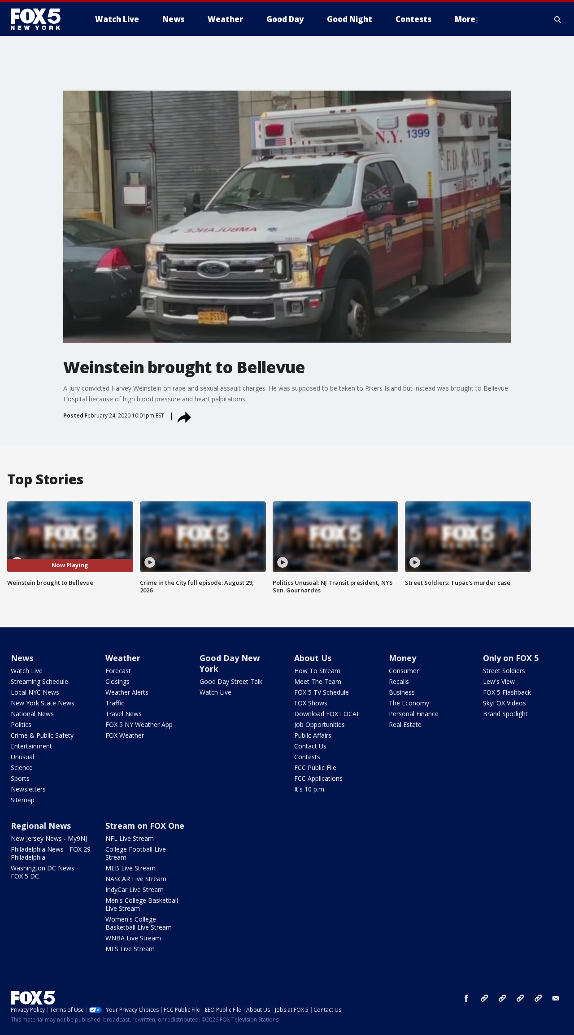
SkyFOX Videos (504, 703)
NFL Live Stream (129, 838)
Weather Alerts (126, 692)
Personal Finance (414, 713)
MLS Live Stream (130, 948)
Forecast (118, 670)
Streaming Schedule (39, 681)
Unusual (22, 756)
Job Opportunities (319, 724)
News (22, 657)
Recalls (399, 681)
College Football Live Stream (135, 853)
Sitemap (23, 800)
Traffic (114, 703)
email (556, 998)
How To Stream (317, 670)
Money (402, 657)
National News (32, 713)
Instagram (484, 998)
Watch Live (27, 670)
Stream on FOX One (144, 825)
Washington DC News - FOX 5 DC (44, 872)
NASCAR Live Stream (135, 878)
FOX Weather (124, 735)
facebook (466, 998)
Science (22, 767)
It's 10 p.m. (310, 789)
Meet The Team (317, 681)
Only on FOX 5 (511, 657)
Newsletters (28, 789)
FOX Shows (310, 703)
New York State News (42, 703)
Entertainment (31, 746)
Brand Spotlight (505, 713)
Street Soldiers (504, 670)
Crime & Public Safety (42, 735)
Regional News (41, 825)
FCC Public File (315, 767)
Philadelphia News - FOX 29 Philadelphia (51, 853)
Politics (21, 724)
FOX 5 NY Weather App (139, 724)
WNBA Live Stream (133, 938)
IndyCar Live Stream (134, 889)
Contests (307, 756)
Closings (117, 681)
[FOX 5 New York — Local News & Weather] (40, 19)
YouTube (520, 998)
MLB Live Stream (130, 868)
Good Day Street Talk (231, 681)
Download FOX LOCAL (327, 713)
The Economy (409, 703)
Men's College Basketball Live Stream (141, 904)
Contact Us (310, 746)
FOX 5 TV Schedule (321, 692)
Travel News (123, 713)
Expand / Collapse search (557, 19)
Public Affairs (312, 735)
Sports (20, 778)
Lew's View (499, 681)
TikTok (502, 998)
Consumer (404, 670)
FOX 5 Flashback (507, 692)
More (465, 19)
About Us (312, 657)
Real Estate (405, 724)
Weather (122, 657)
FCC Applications (318, 778)
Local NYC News (35, 692)
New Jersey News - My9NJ (49, 838)
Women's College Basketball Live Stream (138, 923)
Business (402, 692)
